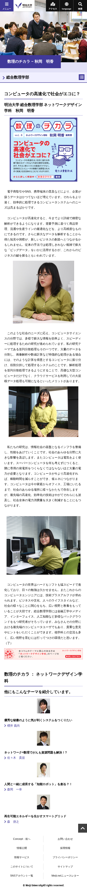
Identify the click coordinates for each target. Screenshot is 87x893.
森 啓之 (14, 821)
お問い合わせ (65, 838)
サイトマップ (65, 866)
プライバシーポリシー (65, 857)
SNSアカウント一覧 (21, 875)
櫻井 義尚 (15, 725)
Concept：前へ (21, 838)
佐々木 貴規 (17, 757)
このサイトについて (21, 866)
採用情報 (65, 848)
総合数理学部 (17, 77)
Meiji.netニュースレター (65, 875)
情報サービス (21, 857)
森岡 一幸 (16, 789)
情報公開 (22, 848)
